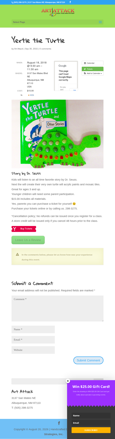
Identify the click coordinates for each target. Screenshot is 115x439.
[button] (92, 73)
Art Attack (18, 49)
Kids (31, 95)
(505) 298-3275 (20, 2)
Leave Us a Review (28, 240)
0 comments (45, 49)
